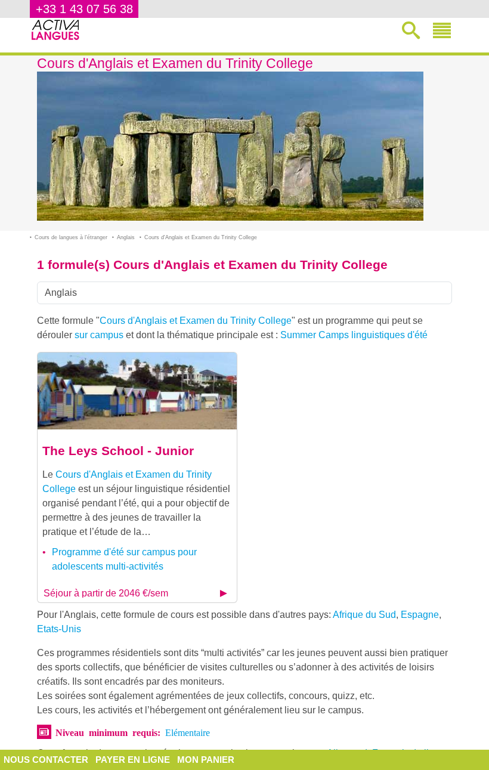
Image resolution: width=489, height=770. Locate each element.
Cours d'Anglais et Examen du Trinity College (196, 321)
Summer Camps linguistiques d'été (354, 335)
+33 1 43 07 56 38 (84, 9)
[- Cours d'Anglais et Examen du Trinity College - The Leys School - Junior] (137, 390)
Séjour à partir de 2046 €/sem (106, 593)
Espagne (420, 615)
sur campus (99, 335)
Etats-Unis (59, 629)
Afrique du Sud (364, 615)
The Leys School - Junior (118, 450)
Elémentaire (187, 732)
